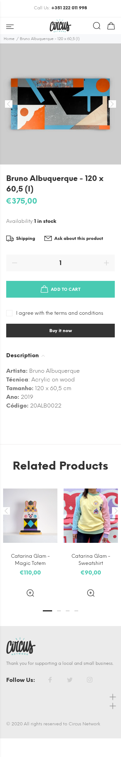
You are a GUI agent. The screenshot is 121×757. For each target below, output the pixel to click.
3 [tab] (67, 610)
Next (115, 511)
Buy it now (60, 330)
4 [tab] (76, 610)
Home (9, 39)
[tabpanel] (30, 535)
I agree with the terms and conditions (59, 313)
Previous (6, 511)
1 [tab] (47, 610)
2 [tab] (59, 610)
